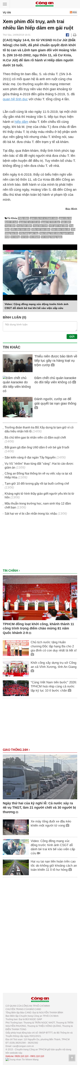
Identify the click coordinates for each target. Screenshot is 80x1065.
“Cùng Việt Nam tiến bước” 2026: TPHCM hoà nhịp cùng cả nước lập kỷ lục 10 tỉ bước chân (54, 686)
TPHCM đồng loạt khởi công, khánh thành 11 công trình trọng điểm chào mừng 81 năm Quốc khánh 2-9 (38, 628)
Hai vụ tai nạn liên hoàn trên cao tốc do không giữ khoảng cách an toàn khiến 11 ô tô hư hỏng (54, 865)
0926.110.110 (21, 1056)
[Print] (74, 35)
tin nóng (15, 236)
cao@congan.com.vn (23, 1046)
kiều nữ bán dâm (41, 229)
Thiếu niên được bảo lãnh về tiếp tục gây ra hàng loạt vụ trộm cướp (55, 360)
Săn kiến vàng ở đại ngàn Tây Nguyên (30, 457)
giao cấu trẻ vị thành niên (43, 218)
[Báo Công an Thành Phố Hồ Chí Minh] (44, 3)
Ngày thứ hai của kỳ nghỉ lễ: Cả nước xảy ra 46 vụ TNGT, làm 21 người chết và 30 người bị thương (39, 807)
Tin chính (11, 570)
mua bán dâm (24, 225)
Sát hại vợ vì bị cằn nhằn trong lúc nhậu (31, 513)
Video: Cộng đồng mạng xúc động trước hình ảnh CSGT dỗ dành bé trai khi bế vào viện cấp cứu (53, 847)
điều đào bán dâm (20, 229)
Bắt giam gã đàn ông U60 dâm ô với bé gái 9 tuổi (37, 447)
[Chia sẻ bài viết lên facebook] (67, 35)
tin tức (24, 236)
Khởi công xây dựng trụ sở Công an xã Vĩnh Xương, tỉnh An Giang (53, 665)
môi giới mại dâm (58, 225)
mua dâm (10, 225)
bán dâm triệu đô (61, 229)
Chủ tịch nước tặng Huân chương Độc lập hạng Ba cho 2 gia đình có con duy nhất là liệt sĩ (54, 646)
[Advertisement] (40, 544)
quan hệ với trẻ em (30, 222)
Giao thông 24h (16, 749)
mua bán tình (40, 225)
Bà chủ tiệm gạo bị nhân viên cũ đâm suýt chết (35, 437)
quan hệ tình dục (15, 99)
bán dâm (66, 222)
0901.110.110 (37, 1056)
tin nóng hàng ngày (51, 236)
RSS (74, 12)
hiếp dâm (21, 122)
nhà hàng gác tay (29, 233)
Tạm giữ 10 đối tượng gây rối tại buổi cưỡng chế (37, 483)
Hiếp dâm (23, 218)
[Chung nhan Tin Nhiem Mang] (22, 1059)
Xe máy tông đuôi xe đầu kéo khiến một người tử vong (51, 823)
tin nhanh (35, 236)
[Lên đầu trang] (72, 1058)
